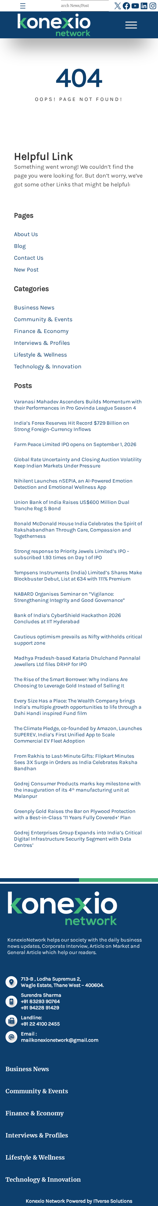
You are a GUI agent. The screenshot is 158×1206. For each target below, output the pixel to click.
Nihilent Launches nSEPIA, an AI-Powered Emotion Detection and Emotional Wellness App (73, 484)
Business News (34, 307)
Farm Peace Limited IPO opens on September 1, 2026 (75, 444)
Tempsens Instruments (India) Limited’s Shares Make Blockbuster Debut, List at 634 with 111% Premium (78, 575)
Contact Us (28, 257)
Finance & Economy (41, 330)
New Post (26, 269)
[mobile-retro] (11, 1001)
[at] (11, 1037)
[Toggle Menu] (131, 24)
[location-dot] (11, 982)
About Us (26, 234)
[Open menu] (22, 5)
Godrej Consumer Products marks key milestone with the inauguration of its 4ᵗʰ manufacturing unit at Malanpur (77, 790)
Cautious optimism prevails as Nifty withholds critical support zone (78, 640)
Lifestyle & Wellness (40, 354)
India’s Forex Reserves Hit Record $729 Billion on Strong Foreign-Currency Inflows (71, 426)
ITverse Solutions (112, 1201)
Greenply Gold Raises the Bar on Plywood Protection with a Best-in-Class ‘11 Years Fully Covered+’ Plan (75, 814)
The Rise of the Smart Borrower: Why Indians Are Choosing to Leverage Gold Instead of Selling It (71, 682)
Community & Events (43, 319)
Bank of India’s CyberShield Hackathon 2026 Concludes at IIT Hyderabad (67, 618)
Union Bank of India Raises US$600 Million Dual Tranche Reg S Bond (71, 505)
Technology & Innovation (48, 366)
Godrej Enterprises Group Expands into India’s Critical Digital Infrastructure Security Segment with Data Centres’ (78, 839)
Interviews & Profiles (42, 342)
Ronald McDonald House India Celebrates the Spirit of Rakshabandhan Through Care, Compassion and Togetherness (78, 529)
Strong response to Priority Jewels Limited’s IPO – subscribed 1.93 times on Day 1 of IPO (71, 554)
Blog (20, 245)
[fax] (11, 1021)
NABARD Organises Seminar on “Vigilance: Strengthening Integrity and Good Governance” (69, 597)
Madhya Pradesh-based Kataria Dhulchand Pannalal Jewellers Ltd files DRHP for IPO (77, 661)
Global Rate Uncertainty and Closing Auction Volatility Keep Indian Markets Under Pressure (77, 462)
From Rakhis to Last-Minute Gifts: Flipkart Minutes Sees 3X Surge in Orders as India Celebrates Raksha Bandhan (75, 762)
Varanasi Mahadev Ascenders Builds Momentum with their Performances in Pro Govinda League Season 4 (78, 405)
